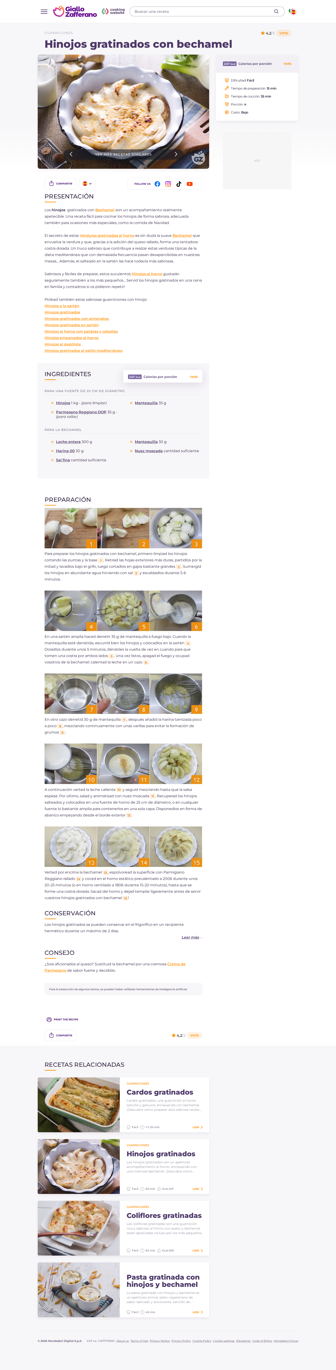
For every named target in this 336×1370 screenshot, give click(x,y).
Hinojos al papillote (63, 344)
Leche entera (68, 442)
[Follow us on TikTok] (179, 184)
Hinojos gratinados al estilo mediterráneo (84, 350)
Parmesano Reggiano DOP (81, 412)
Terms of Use (139, 1341)
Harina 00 (65, 451)
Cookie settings (224, 1341)
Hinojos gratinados (62, 312)
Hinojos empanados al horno (72, 338)
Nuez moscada (149, 451)
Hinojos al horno (147, 274)
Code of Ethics (262, 1341)
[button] (187, 937)
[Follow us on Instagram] (169, 184)
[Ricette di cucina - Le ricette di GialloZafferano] (292, 11)
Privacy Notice (160, 1341)
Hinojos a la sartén (62, 306)
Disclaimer (243, 1341)
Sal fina (63, 460)
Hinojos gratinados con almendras (77, 319)
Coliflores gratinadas (164, 1215)
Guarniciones (59, 33)
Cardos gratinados (160, 1092)
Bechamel (105, 210)
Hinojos (63, 403)
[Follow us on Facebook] (158, 184)
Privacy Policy (181, 1341)
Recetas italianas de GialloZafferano (89, 11)
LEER (195, 1127)
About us (122, 1341)
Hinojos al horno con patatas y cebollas (81, 331)
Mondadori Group (286, 1341)
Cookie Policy (201, 1341)
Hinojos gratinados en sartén (72, 325)
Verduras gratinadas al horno (107, 235)
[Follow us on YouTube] (190, 184)
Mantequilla (146, 403)
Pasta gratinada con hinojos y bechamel (163, 1281)
